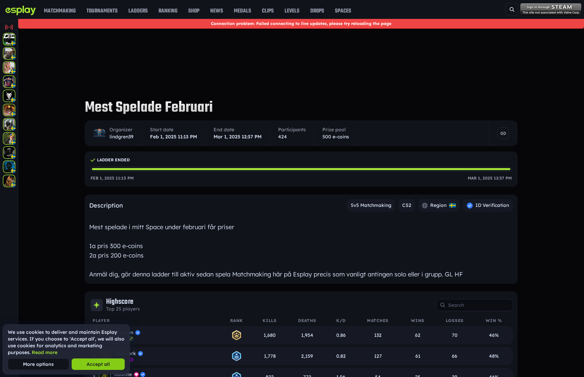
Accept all (98, 364)
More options (38, 364)
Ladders (138, 11)
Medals (242, 11)
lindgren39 (121, 137)
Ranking (168, 11)
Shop (193, 11)
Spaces (343, 11)
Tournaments (102, 11)
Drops (317, 11)
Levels (292, 11)
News (216, 11)
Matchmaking (60, 11)
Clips (268, 11)
